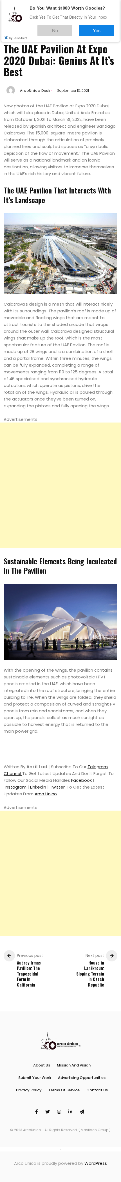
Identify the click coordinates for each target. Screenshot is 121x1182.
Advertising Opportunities (82, 1077)
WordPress (95, 1163)
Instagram (16, 787)
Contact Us (97, 1090)
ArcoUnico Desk (35, 90)
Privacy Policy (29, 1090)
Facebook (82, 780)
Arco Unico (46, 794)
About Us (41, 1065)
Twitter (57, 787)
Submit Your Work (34, 1077)
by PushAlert (18, 34)
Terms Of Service (64, 1090)
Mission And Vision (74, 1065)
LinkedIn (38, 787)
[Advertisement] (60, 485)
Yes (102, 28)
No (72, 28)
